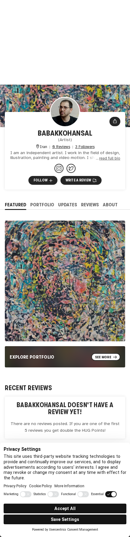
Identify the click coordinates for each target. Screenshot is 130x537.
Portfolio (42, 205)
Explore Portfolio (32, 357)
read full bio (109, 158)
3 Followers (85, 147)
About (110, 205)
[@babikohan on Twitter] (71, 168)
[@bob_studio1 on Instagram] (58, 168)
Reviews (90, 205)
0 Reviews (61, 147)
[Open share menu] (114, 121)
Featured (15, 205)
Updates (67, 205)
